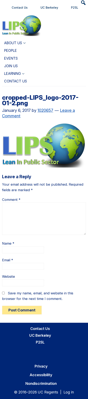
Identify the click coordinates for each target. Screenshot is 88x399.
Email (7, 260)
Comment (11, 200)
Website (8, 276)
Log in (68, 392)
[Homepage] (22, 20)
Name (8, 243)
